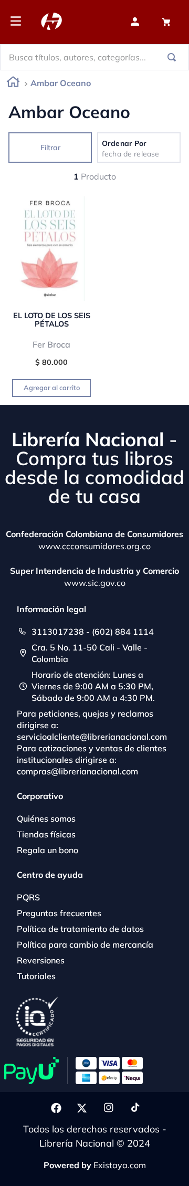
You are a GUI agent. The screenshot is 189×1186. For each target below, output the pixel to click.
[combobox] (94, 57)
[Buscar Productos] (173, 57)
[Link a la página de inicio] (13, 84)
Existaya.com (119, 1165)
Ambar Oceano (60, 83)
